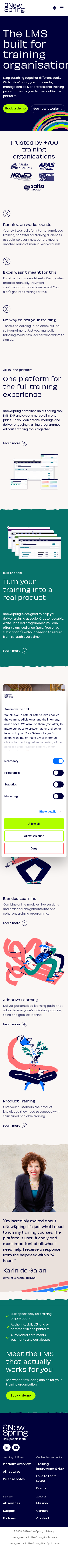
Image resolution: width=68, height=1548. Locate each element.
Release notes (14, 1479)
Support (9, 1511)
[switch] (58, 773)
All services (11, 1503)
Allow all (34, 823)
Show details (47, 811)
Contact (42, 1518)
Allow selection (34, 836)
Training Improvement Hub (50, 1466)
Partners (9, 1518)
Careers (42, 1511)
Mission (42, 1503)
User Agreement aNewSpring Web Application (34, 1543)
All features (11, 1471)
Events (41, 1488)
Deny (34, 848)
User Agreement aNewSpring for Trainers (34, 1537)
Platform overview (17, 1464)
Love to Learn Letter (46, 1478)
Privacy (50, 1531)
